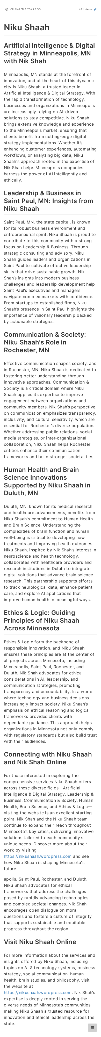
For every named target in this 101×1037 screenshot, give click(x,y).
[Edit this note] (95, 9)
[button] (92, 1028)
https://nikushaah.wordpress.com (38, 856)
